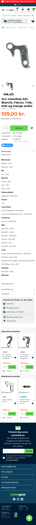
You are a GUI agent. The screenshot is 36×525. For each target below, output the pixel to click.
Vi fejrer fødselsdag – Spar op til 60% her (19, 1)
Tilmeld (29, 451)
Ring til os (10, 317)
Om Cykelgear (7, 472)
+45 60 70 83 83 (5, 507)
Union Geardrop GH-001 (7, 400)
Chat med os (11, 321)
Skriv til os (19, 317)
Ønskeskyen (8, 145)
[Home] (3, 27)
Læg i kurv (19, 128)
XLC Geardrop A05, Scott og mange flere (24, 356)
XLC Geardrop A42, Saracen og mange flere (7, 356)
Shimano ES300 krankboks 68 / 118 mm (25, 401)
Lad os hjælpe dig (8, 466)
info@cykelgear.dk (6, 509)
